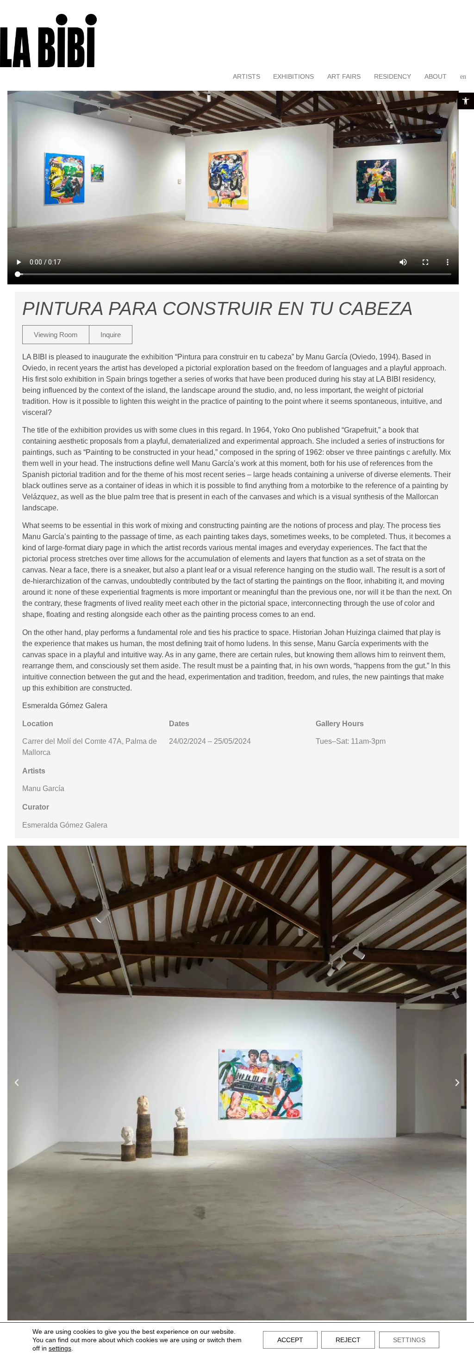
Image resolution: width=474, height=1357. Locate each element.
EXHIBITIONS (293, 76)
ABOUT (435, 76)
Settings (409, 1340)
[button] (465, 101)
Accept (290, 1340)
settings (60, 1348)
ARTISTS (246, 76)
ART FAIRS (344, 76)
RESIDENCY (392, 76)
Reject (348, 1340)
